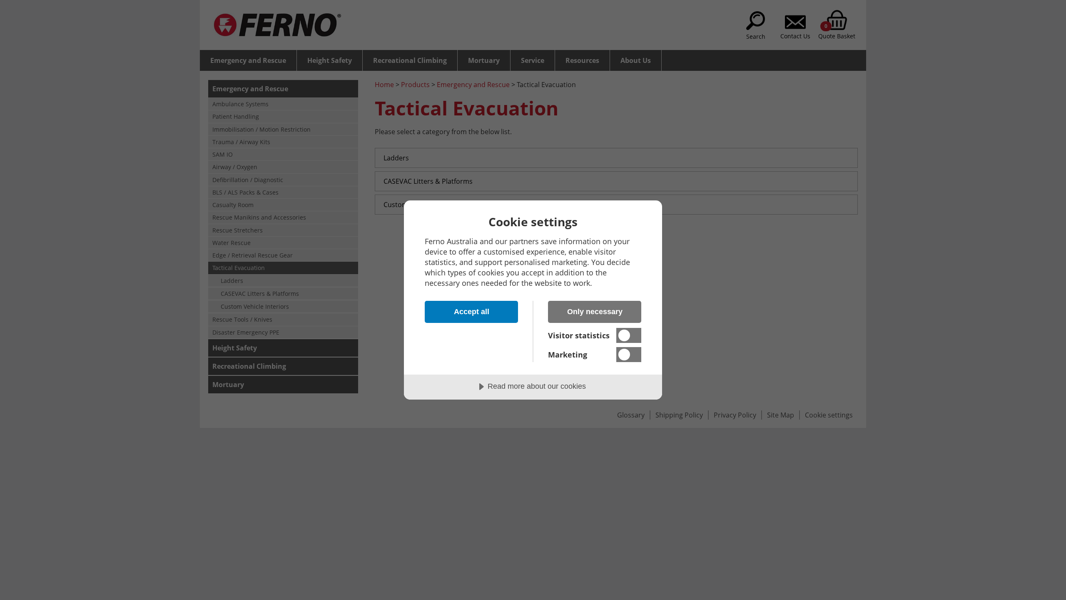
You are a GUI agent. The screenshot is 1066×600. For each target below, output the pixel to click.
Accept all (471, 312)
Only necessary (595, 312)
